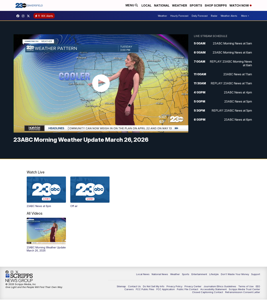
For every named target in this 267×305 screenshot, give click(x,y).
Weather (179, 5)
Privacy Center (193, 286)
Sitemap (121, 286)
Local (146, 5)
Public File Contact (187, 289)
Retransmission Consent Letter (242, 292)
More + (245, 16)
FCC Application (165, 289)
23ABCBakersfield (18, 16)
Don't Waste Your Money (235, 274)
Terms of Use (246, 286)
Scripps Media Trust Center (244, 289)
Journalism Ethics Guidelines (220, 286)
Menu (130, 5)
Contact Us (134, 286)
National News (160, 274)
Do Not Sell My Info (153, 286)
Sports (196, 5)
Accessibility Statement (213, 289)
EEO (258, 286)
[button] (46, 192)
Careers (129, 289)
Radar (214, 16)
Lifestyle (214, 274)
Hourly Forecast (179, 16)
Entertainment (199, 274)
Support (255, 274)
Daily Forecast (200, 16)
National (161, 5)
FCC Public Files (145, 289)
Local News (142, 274)
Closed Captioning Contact (207, 292)
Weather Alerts (229, 16)
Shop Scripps (216, 5)
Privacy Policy (174, 286)
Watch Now (239, 5)
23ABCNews (24, 16)
